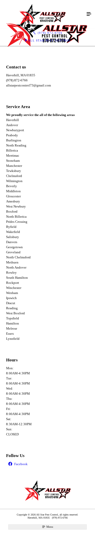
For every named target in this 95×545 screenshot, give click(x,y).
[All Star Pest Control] (42, 14)
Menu (49, 526)
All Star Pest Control (49, 40)
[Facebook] (47, 464)
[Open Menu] (89, 14)
